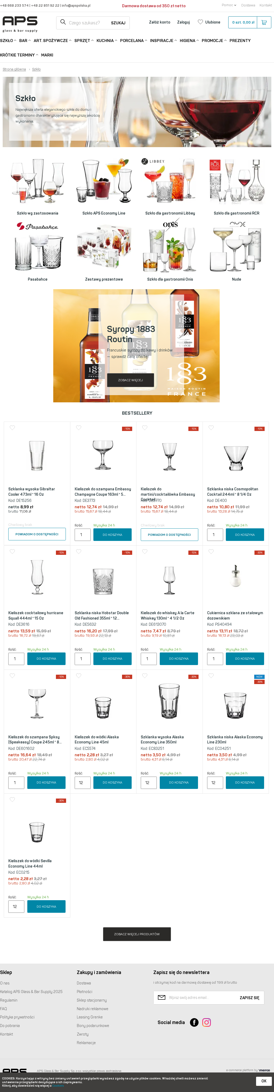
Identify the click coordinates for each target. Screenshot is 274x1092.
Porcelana (132, 40)
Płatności (84, 992)
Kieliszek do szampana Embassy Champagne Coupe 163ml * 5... (103, 492)
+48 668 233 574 (14, 5)
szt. (243, 22)
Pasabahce (37, 279)
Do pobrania (10, 1026)
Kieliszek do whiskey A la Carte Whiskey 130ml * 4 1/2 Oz (167, 616)
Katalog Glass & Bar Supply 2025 (31, 992)
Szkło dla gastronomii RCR (236, 213)
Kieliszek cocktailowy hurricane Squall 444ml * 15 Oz (35, 616)
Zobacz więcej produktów (137, 934)
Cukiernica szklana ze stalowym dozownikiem (235, 616)
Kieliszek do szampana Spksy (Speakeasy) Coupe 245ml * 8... (35, 740)
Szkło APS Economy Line (103, 213)
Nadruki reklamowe (92, 1009)
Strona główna (14, 69)
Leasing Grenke (90, 1017)
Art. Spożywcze (51, 40)
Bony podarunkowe (93, 1026)
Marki (47, 55)
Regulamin (8, 1000)
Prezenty (240, 40)
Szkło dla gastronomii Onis (170, 279)
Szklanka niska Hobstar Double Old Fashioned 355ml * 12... (102, 616)
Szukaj (118, 23)
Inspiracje (161, 40)
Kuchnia (105, 40)
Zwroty (83, 1034)
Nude (236, 279)
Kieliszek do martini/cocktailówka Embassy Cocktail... (168, 494)
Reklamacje (86, 1043)
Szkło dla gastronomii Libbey (170, 213)
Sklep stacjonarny (92, 1000)
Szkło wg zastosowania (37, 213)
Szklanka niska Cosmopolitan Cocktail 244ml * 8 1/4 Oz (232, 492)
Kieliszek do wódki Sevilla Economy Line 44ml (30, 864)
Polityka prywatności (17, 1017)
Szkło (6, 40)
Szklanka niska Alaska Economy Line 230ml (235, 740)
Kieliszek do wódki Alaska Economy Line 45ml (97, 740)
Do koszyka (112, 535)
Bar (23, 40)
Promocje (212, 40)
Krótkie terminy (17, 55)
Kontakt (266, 5)
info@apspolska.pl (75, 5)
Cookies (58, 1085)
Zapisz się (249, 998)
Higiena (187, 40)
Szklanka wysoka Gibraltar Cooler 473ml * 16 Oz (31, 492)
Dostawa (248, 5)
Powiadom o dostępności (37, 534)
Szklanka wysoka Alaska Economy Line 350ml (162, 740)
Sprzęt (82, 40)
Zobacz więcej (130, 380)
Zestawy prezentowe (104, 279)
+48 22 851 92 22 (45, 5)
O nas (4, 983)
